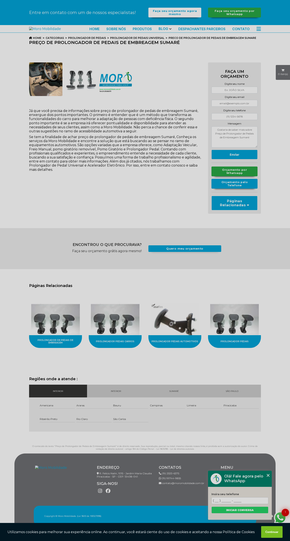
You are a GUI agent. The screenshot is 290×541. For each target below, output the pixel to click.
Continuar (271, 532)
